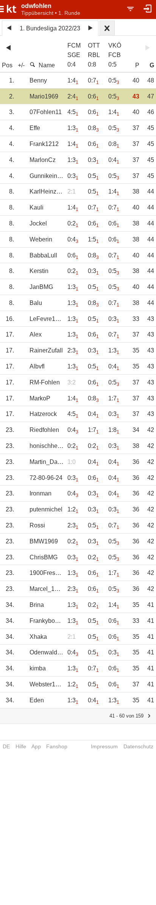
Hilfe (21, 746)
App (36, 746)
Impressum (104, 746)
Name (47, 65)
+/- (21, 65)
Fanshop (56, 746)
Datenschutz (138, 746)
